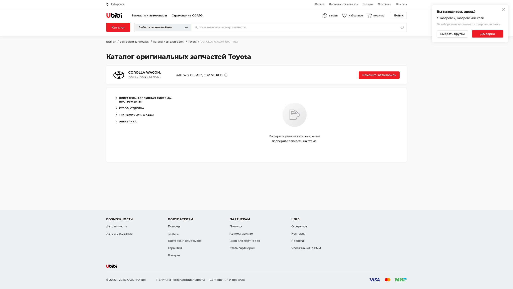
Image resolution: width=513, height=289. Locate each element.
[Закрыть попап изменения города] (503, 10)
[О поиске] (402, 27)
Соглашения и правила (227, 280)
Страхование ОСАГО (187, 15)
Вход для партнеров (245, 241)
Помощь (401, 4)
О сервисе (384, 4)
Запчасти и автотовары (149, 15)
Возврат (368, 4)
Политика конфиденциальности (180, 280)
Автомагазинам (241, 233)
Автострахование (119, 233)
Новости (297, 241)
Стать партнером (242, 248)
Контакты (298, 233)
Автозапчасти (116, 226)
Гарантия (175, 248)
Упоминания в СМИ (306, 248)
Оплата (319, 4)
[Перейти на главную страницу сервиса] (114, 15)
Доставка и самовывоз (343, 4)
